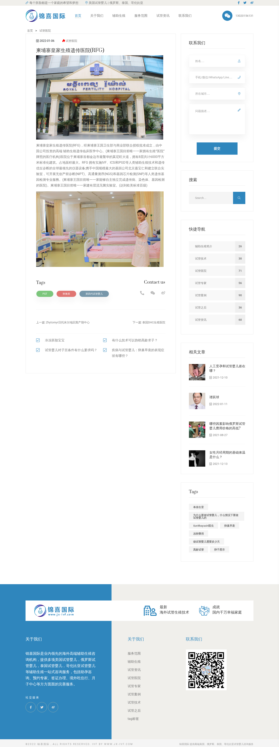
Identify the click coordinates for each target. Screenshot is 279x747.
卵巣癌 (66, 293)
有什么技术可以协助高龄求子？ (135, 340)
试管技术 (134, 702)
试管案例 (134, 694)
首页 (78, 16)
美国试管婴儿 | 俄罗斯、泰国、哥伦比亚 (116, 3)
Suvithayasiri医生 (203, 525)
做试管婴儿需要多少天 (206, 541)
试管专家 (134, 686)
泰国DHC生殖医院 (153, 322)
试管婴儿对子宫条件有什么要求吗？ (71, 350)
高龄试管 (198, 549)
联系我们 (185, 16)
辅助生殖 (118, 16)
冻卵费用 (198, 533)
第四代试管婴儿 (94, 293)
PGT (44, 293)
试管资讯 (163, 16)
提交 (217, 148)
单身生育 (198, 507)
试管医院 (71, 40)
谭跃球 (214, 397)
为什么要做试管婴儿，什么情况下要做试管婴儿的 (215, 516)
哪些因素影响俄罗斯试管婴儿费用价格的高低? (227, 426)
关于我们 (96, 16)
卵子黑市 (219, 549)
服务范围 (140, 16)
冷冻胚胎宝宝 (55, 340)
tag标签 (133, 719)
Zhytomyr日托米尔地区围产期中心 (68, 322)
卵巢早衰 (229, 525)
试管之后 (134, 711)
